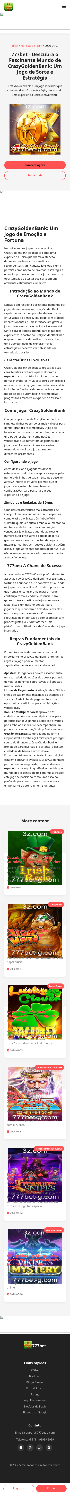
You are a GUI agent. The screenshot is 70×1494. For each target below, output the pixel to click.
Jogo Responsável (35, 1400)
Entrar (51, 1488)
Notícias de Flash (31, 46)
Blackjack (35, 1376)
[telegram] (49, 1447)
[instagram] (30, 1447)
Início (14, 46)
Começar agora (35, 165)
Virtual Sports (35, 1388)
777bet (35, 1370)
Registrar (19, 1488)
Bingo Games (34, 1382)
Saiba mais (35, 175)
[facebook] (21, 1447)
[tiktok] (39, 1447)
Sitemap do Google (35, 1412)
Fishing (35, 1394)
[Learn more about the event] (35, 28)
